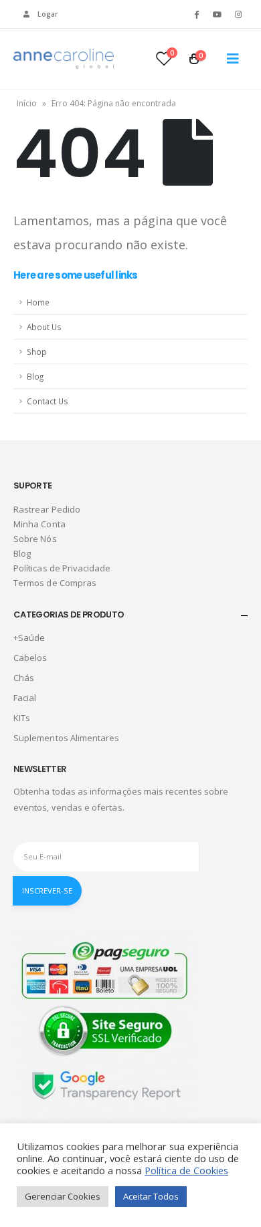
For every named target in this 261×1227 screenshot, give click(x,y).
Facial (24, 698)
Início (27, 103)
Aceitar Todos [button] (151, 1196)
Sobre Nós (35, 539)
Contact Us (47, 401)
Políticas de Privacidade (62, 568)
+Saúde (29, 638)
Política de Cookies (186, 1170)
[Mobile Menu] (233, 58)
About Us (44, 326)
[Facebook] (196, 14)
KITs (21, 718)
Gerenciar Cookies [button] (62, 1196)
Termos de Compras (54, 583)
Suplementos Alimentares (66, 738)
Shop (37, 351)
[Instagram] (238, 14)
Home (38, 302)
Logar (47, 14)
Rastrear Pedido (46, 509)
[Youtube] (217, 14)
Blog (35, 376)
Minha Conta (39, 524)
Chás (23, 678)
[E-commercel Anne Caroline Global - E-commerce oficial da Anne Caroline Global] (63, 59)
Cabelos (30, 658)
